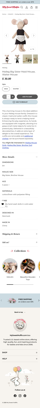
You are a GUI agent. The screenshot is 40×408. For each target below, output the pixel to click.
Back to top (18, 312)
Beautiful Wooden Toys (27, 278)
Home (4, 14)
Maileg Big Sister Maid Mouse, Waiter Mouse (24, 14)
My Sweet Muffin (12, 402)
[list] (20, 35)
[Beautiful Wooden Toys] (27, 266)
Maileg (4, 68)
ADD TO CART (27, 97)
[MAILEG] (10, 266)
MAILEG (10, 14)
